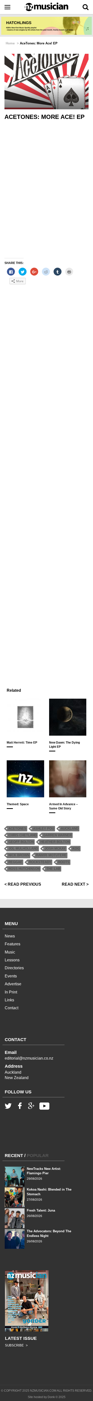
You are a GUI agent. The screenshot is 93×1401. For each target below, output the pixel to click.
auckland (69, 828)
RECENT (14, 1155)
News (10, 936)
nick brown (18, 855)
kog (76, 848)
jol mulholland (23, 848)
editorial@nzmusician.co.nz (29, 1058)
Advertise (13, 984)
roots (63, 862)
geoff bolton (21, 842)
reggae (15, 862)
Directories (14, 968)
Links (9, 1000)
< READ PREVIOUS (22, 884)
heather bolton (55, 842)
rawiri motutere (51, 855)
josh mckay (55, 848)
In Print (11, 992)
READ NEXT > (75, 884)
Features (12, 944)
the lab (53, 869)
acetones (17, 828)
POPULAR (38, 1155)
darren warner (57, 835)
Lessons (12, 960)
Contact (11, 1008)
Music (10, 952)
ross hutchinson (24, 869)
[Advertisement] (46, 485)
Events (11, 976)
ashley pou (43, 828)
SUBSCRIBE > (16, 1345)
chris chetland (22, 835)
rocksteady (40, 862)
